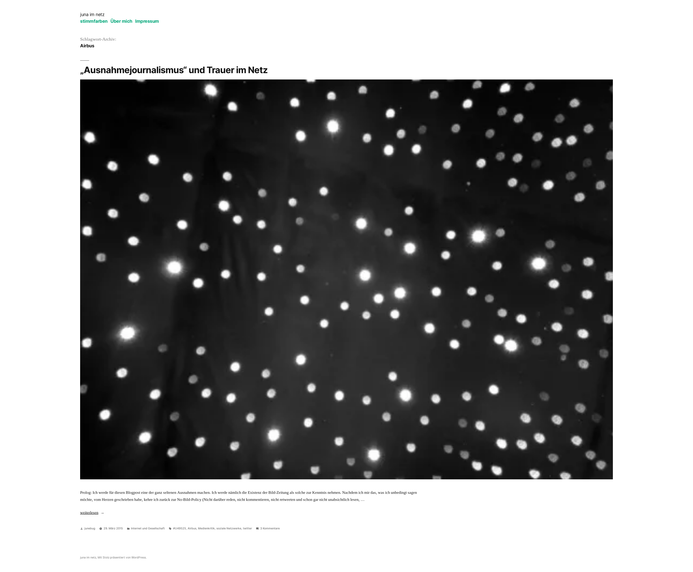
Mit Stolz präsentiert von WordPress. (122, 557)
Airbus (192, 528)
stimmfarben (94, 21)
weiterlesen (92, 512)
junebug (89, 528)
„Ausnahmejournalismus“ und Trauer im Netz (174, 69)
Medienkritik (206, 528)
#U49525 (179, 528)
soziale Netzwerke (228, 528)
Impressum (147, 21)
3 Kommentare (270, 528)
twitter (247, 528)
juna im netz (92, 14)
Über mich (121, 21)
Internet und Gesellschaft (148, 528)
